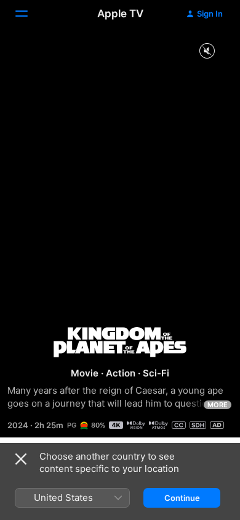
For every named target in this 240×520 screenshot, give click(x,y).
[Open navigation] (28, 13)
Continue (182, 498)
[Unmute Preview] (206, 51)
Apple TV (120, 13)
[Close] (20, 459)
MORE (217, 404)
